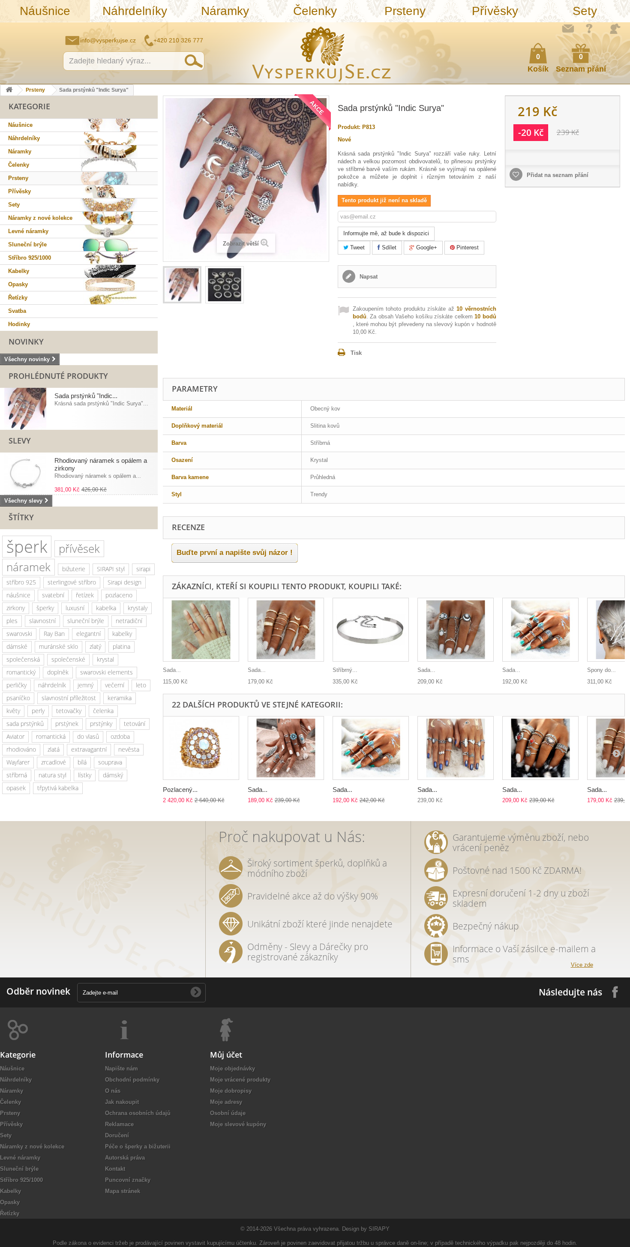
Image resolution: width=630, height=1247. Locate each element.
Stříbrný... (345, 670)
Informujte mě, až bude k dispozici (386, 233)
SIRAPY (379, 1229)
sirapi (143, 569)
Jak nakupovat (589, 28)
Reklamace (119, 1124)
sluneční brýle (85, 621)
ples (12, 621)
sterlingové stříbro (72, 582)
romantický (21, 672)
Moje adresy (226, 1102)
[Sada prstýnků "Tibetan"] (540, 630)
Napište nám (567, 28)
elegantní (88, 633)
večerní (114, 685)
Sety (585, 11)
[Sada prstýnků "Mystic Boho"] (286, 630)
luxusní (75, 608)
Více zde (582, 965)
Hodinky (19, 324)
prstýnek (66, 723)
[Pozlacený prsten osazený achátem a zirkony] (201, 748)
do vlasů (88, 736)
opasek (16, 788)
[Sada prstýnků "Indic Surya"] (182, 285)
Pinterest (467, 247)
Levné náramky (28, 231)
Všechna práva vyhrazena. (307, 1229)
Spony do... (601, 670)
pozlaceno (118, 595)
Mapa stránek (122, 1191)
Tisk (356, 353)
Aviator (15, 736)
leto (141, 685)
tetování (134, 723)
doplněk (58, 672)
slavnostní (42, 621)
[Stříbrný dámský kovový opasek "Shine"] (371, 630)
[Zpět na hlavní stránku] (9, 90)
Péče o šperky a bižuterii (138, 1146)
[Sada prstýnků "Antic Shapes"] (540, 748)
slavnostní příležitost (69, 698)
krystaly (137, 608)
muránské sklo (58, 646)
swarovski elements (106, 672)
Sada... (172, 670)
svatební (53, 595)
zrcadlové (53, 762)
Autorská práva (125, 1157)
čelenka (103, 711)
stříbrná (16, 775)
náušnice (18, 595)
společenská (23, 659)
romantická (51, 736)
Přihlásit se (615, 29)
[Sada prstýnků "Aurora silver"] (201, 630)
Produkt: (349, 127)
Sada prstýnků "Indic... (85, 395)
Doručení (117, 1135)
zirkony (15, 608)
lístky (84, 775)
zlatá (54, 749)
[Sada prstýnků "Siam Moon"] (455, 630)
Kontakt (115, 1169)
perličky (16, 685)
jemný (85, 685)
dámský (113, 775)
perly (38, 711)
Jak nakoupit (122, 1102)
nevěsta (128, 749)
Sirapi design (124, 582)
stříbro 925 (21, 582)
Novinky (26, 341)
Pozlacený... (180, 789)
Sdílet (388, 247)
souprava (110, 762)
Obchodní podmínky (132, 1079)
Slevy (20, 440)
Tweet (356, 247)
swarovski (19, 633)
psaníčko (18, 698)
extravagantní (89, 749)
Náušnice (45, 11)
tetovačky (68, 711)
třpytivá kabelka (57, 788)
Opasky (18, 284)
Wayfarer (18, 762)
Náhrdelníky (134, 11)
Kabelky (18, 271)
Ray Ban (54, 633)
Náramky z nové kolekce (40, 218)
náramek (28, 567)
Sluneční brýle (27, 244)
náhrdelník (52, 685)
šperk (26, 547)
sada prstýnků (25, 723)
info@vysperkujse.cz (108, 40)
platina (121, 646)
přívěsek (79, 548)
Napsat (368, 276)
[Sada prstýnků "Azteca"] (286, 748)
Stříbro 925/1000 (29, 258)
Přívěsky (495, 11)
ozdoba (120, 736)
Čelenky (315, 11)
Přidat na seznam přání (556, 175)
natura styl (52, 775)
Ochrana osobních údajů (138, 1113)
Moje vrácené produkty (240, 1079)
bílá (82, 762)
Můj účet (226, 1054)
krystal (105, 659)
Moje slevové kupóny (238, 1124)
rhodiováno (21, 749)
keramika (120, 698)
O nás (112, 1091)
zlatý (95, 646)
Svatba (17, 311)
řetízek (85, 595)
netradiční (129, 621)
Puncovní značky (127, 1180)
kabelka (106, 608)
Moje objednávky (232, 1068)
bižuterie (73, 569)
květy (13, 711)
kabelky (122, 633)
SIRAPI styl (111, 569)
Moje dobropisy (231, 1091)
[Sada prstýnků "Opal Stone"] (455, 748)
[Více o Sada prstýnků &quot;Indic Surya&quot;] (25, 409)
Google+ (425, 247)
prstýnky (101, 723)
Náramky (225, 11)
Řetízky (17, 297)
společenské (68, 659)
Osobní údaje (228, 1113)
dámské (16, 646)
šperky (45, 608)
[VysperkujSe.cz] (322, 53)
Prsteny (405, 11)
